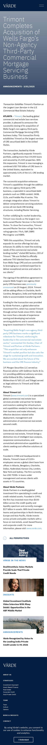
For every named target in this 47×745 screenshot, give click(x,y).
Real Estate (7, 690)
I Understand (23, 740)
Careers (5, 709)
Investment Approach (11, 685)
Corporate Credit (9, 692)
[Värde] (10, 5)
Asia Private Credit (9, 694)
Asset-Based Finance (10, 687)
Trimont (18, 116)
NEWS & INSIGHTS (10, 715)
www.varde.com (33, 528)
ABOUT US (7, 675)
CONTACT (7, 721)
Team (5, 705)
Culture (5, 707)
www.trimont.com (20, 395)
